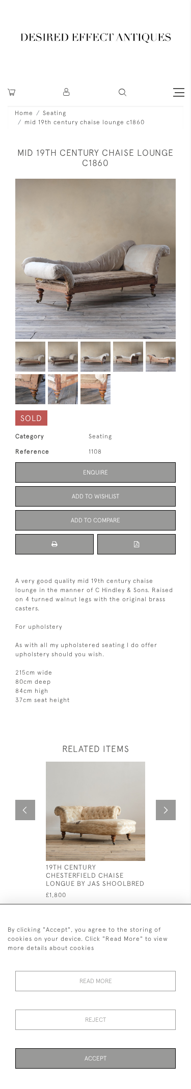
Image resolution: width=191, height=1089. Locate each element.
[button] (67, 92)
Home (24, 113)
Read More (95, 981)
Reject (95, 1019)
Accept (95, 1058)
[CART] (11, 92)
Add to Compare (95, 520)
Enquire (95, 472)
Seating (54, 113)
